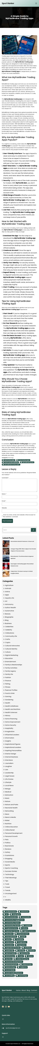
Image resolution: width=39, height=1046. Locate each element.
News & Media (10, 817)
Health (7, 703)
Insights (8, 741)
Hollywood (9, 942)
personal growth (12, 964)
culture (24, 928)
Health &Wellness (11, 706)
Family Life (9, 674)
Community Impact (13, 923)
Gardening (9, 700)
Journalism (9, 763)
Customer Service (12, 931)
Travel (7, 887)
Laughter (8, 766)
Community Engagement (15, 920)
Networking (9, 811)
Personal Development (13, 833)
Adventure (24, 912)
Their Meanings (11, 878)
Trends (7, 890)
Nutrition (8, 823)
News (7, 814)
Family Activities (11, 668)
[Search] (33, 530)
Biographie (9, 617)
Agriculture (9, 585)
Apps (7, 595)
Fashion (8, 677)
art (7, 914)
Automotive (9, 611)
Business (8, 623)
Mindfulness (10, 956)
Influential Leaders (12, 735)
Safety (7, 852)
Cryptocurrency (11, 928)
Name (4, 494)
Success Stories (11, 871)
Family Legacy (10, 671)
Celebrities (9, 626)
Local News (9, 785)
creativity (27, 925)
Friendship (19, 939)
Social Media (10, 862)
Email (4, 501)
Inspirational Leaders (13, 747)
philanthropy (27, 964)
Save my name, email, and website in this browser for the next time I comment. (19, 516)
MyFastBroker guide (28, 462)
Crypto (7, 642)
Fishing (7, 684)
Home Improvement (12, 722)
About (23, 990)
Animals (8, 588)
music (21, 956)
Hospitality (9, 728)
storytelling (10, 976)
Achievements (11, 912)
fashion (8, 939)
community (26, 917)
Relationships (10, 967)
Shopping (8, 858)
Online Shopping (22, 959)
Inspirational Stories (13, 948)
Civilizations (9, 633)
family (23, 937)
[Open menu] (36, 3)
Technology (11, 457)
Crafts (7, 639)
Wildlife (8, 900)
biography (16, 914)
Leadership (9, 773)
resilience (23, 967)
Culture (8, 652)
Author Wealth (10, 607)
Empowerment (23, 934)
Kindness (28, 948)
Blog (6, 620)
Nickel (7, 820)
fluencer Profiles (11, 690)
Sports (7, 865)
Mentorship (25, 953)
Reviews (8, 849)
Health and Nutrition (12, 709)
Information (9, 738)
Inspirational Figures (12, 744)
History (7, 715)
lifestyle (32, 951)
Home (18, 990)
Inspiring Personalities (13, 750)
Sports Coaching (11, 868)
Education (9, 658)
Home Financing (11, 719)
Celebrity (8, 630)
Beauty (7, 614)
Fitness (7, 687)
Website (4, 508)
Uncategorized (10, 893)
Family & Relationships (13, 665)
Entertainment (10, 661)
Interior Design (10, 754)
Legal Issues (9, 776)
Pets (6, 839)
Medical (8, 792)
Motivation (9, 795)
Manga (8, 789)
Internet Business (11, 757)
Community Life (11, 636)
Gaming (8, 696)
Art (6, 601)
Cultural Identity (11, 649)
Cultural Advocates (12, 646)
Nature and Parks (11, 804)
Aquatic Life (9, 598)
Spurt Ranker (8, 3)
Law (6, 769)
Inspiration (22, 945)
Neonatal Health (11, 808)
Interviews (9, 760)
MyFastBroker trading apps (13, 99)
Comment (5, 478)
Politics (7, 843)
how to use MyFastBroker (11, 462)
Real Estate (9, 846)
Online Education (11, 827)
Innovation (9, 945)
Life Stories (9, 779)
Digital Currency (29, 931)
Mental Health (11, 953)
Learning (21, 951)
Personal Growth (11, 836)
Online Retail (10, 830)
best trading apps (10, 460)
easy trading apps (24, 460)
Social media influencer (14, 973)
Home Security (10, 725)
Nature (7, 801)
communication (11, 917)
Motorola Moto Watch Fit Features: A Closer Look (22, 541)
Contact (34, 990)
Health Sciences (11, 712)
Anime (7, 591)
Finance (8, 681)
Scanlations (9, 855)
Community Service (13, 925)
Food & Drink (9, 693)
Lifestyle (8, 782)
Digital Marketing (11, 655)
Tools (7, 884)
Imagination (9, 731)
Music (7, 798)
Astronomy (9, 604)
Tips (6, 881)
